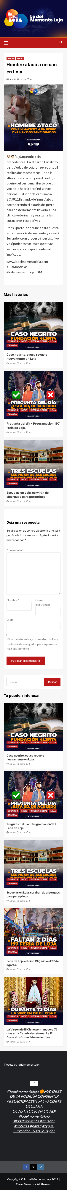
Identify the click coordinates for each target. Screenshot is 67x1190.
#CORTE (54, 1101)
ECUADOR (13, 341)
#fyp (46, 1126)
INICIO (11, 58)
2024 (23, 79)
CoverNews (23, 1184)
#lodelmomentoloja (34, 1116)
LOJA (20, 58)
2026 (22, 363)
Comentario (15, 550)
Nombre (13, 600)
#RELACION (17, 1101)
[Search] (61, 42)
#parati (35, 1126)
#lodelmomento (26, 1121)
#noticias (21, 1126)
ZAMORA (12, 345)
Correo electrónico (43, 602)
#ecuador (47, 1121)
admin (13, 79)
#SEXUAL (36, 1101)
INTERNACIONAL (39, 341)
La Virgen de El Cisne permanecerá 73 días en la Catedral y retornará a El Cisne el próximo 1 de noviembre (32, 1033)
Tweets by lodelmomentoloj (21, 1064)
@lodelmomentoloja (23, 1091)
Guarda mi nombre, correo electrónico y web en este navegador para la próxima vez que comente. (32, 643)
